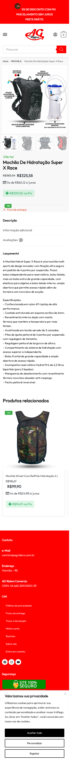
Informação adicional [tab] (17, 230)
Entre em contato (15, 651)
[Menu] (8, 35)
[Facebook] (5, 662)
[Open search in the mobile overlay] (34, 49)
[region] (34, 725)
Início (5, 61)
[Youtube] (18, 662)
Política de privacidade (19, 605)
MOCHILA (16, 61)
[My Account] (55, 34)
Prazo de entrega (15, 613)
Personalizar (34, 743)
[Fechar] (65, 693)
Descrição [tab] (10, 220)
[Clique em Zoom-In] (36, 99)
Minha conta (13, 628)
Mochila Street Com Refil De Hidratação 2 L (32, 476)
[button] (61, 99)
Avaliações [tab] (12, 240)
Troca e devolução (16, 620)
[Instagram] (11, 662)
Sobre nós (11, 643)
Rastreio (10, 636)
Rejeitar (34, 753)
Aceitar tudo (34, 733)
